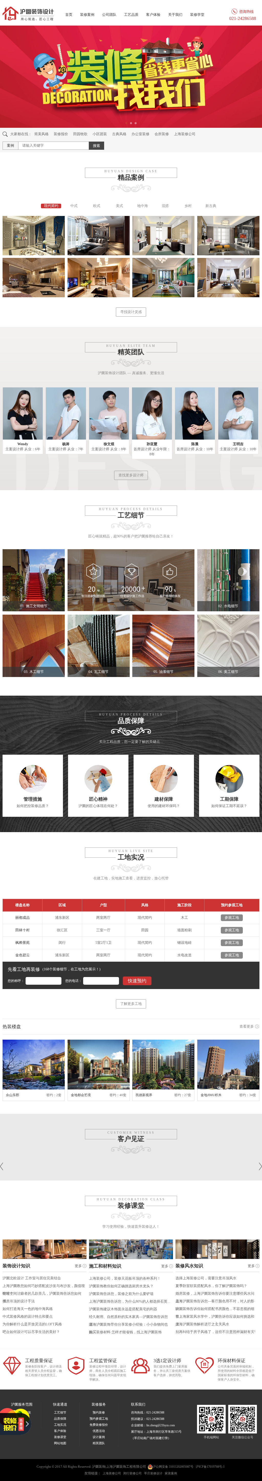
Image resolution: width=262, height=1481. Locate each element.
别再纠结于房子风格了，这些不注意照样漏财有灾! (216, 1332)
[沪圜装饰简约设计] (163, 235)
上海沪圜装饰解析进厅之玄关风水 (202, 1324)
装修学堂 (197, 15)
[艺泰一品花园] (99, 277)
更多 (78, 1266)
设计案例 (99, 1437)
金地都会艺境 (81, 1095)
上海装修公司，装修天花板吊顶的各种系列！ (125, 1278)
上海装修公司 (184, 134)
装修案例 (87, 15)
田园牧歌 (80, 134)
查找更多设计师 (131, 475)
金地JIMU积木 (211, 1095)
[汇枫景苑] (163, 277)
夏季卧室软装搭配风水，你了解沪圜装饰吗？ (211, 1286)
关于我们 (175, 15)
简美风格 (41, 134)
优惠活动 (99, 1431)
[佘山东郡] (34, 1064)
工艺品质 (131, 15)
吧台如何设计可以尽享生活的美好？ (31, 1332)
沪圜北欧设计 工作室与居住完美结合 (32, 1278)
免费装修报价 (99, 1425)
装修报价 (61, 134)
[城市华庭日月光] (99, 235)
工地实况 (60, 1425)
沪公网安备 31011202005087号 (173, 1466)
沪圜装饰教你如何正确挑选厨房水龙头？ (121, 1286)
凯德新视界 (144, 1095)
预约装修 (99, 1412)
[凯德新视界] (163, 1064)
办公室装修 (140, 134)
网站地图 (60, 1443)
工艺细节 (60, 1412)
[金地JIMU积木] (228, 1064)
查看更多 (246, 1026)
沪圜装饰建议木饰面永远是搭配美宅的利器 (123, 1309)
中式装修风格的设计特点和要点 (28, 1316)
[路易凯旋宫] (34, 277)
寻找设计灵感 (131, 312)
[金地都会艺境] (99, 1064)
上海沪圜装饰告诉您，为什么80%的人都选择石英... (129, 1301)
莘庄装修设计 (153, 1473)
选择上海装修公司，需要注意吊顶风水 (206, 1278)
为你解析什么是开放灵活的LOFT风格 (32, 1324)
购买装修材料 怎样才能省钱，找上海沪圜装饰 (125, 1332)
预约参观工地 (99, 1418)
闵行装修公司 (132, 1473)
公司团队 (109, 15)
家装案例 (171, 1473)
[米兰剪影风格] (228, 235)
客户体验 (153, 15)
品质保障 (60, 1418)
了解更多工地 (131, 1004)
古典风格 (119, 134)
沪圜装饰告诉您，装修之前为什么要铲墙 (121, 1294)
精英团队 (99, 1443)
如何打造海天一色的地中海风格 (28, 1309)
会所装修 (162, 134)
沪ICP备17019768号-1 (210, 1466)
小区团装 (100, 134)
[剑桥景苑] (34, 235)
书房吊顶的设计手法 (19, 1301)
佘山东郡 (12, 1095)
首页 (68, 15)
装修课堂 (60, 1437)
